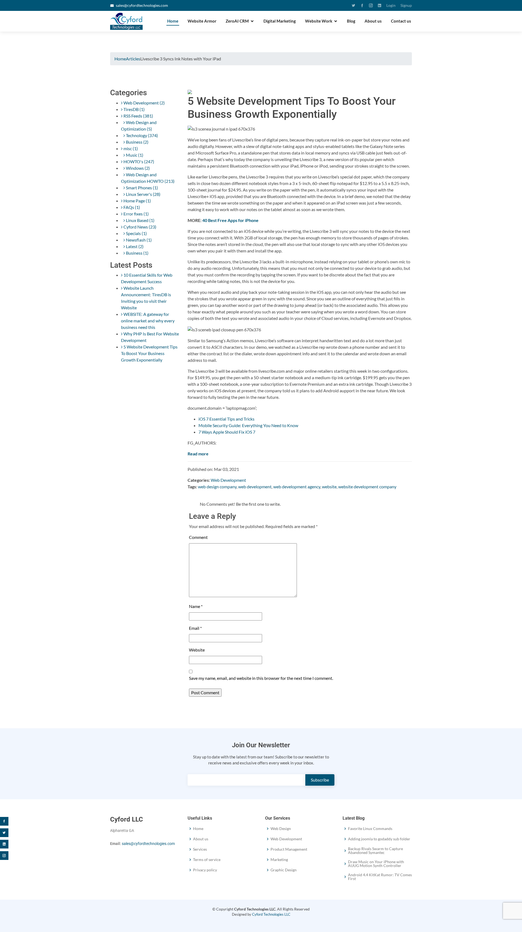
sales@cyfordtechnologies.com (142, 5)
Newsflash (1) (138, 239)
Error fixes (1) (136, 213)
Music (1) (134, 155)
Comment (198, 537)
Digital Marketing (279, 20)
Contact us (401, 20)
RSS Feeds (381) (138, 115)
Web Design (281, 829)
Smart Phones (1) (141, 187)
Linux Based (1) (139, 220)
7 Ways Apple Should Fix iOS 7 (226, 431)
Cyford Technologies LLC (271, 914)
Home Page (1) (137, 200)
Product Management (289, 849)
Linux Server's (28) (142, 194)
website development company (367, 486)
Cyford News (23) (139, 226)
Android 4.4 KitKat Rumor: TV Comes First (380, 877)
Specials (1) (136, 233)
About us (373, 20)
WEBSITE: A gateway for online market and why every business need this (148, 320)
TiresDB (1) (134, 109)
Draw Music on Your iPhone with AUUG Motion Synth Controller (376, 864)
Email (195, 628)
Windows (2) (137, 168)
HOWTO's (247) (138, 161)
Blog (351, 20)
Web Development (228, 480)
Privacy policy (205, 870)
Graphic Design (284, 870)
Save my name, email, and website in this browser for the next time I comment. (261, 678)
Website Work (318, 20)
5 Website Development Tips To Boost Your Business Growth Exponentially (149, 353)
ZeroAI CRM (237, 20)
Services (200, 849)
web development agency (296, 486)
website (329, 486)
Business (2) (136, 141)
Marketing (279, 860)
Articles (133, 58)
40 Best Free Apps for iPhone (230, 220)
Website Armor (202, 20)
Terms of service (206, 860)
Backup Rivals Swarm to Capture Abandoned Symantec (375, 850)
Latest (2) (134, 246)
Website (197, 649)
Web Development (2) (144, 102)
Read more (198, 453)
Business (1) (136, 252)
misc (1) (130, 148)
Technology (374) (141, 135)
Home (172, 20)
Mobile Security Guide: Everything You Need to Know (248, 425)
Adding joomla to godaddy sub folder (379, 839)
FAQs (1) (131, 207)
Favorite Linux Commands (370, 829)
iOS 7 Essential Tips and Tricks (226, 418)
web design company (217, 486)
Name (196, 606)
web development (255, 486)
